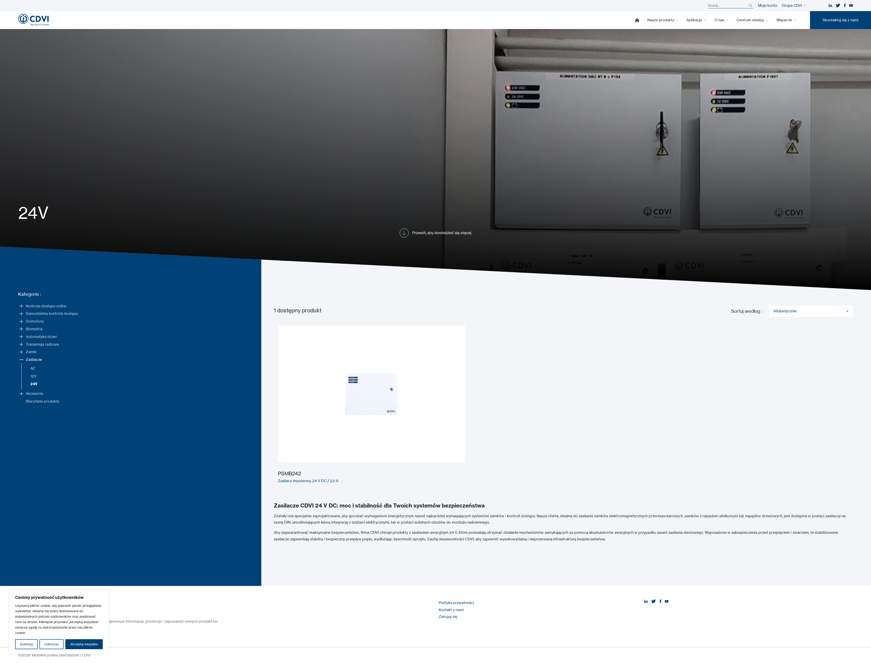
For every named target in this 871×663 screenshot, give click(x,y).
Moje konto (767, 5)
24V (33, 383)
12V (33, 376)
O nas (719, 20)
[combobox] (811, 311)
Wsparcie (784, 20)
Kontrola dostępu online (46, 306)
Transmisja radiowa (42, 344)
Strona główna (637, 20)
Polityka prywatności (456, 602)
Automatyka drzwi (41, 336)
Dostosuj (26, 644)
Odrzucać (51, 644)
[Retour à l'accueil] (33, 20)
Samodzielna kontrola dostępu (52, 313)
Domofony (35, 321)
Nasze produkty (661, 20)
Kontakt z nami (451, 609)
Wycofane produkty (42, 401)
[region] (59, 622)
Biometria (34, 329)
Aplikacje (694, 20)
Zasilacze (34, 359)
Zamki (31, 352)
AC (32, 368)
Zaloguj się (448, 616)
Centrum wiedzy (750, 20)
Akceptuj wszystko (84, 644)
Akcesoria (34, 393)
